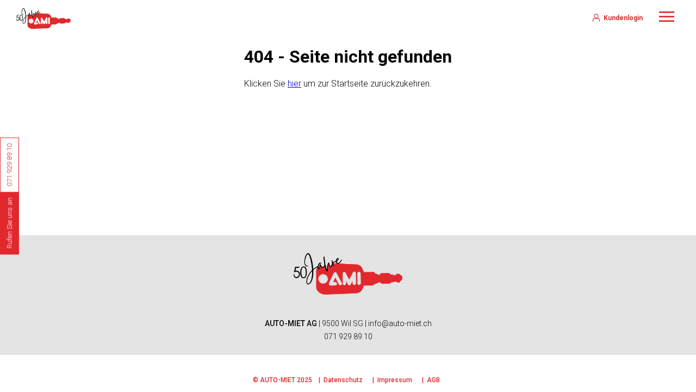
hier (294, 83)
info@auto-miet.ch (400, 323)
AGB (433, 380)
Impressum (394, 380)
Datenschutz (343, 380)
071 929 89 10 (348, 336)
